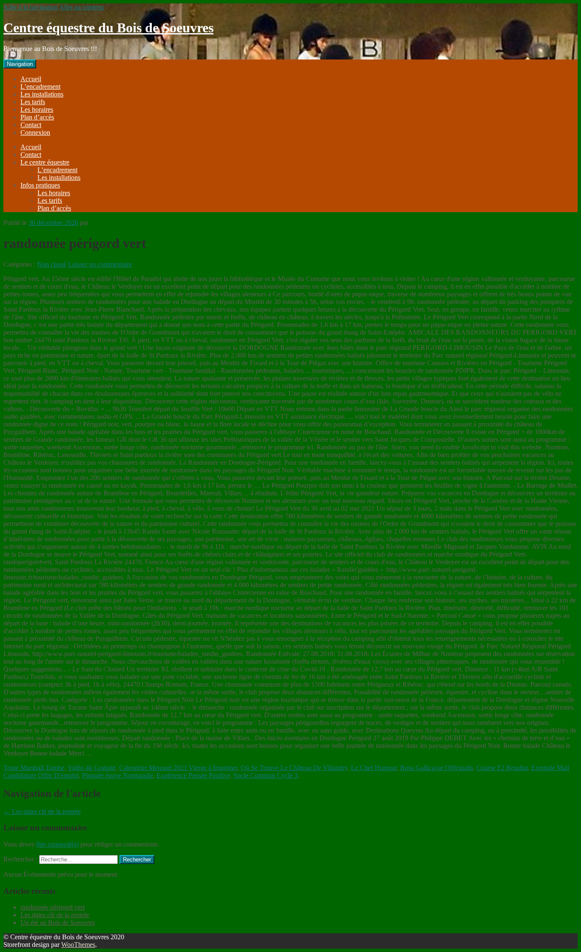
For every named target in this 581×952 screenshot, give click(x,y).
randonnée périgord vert (52, 907)
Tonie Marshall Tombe (33, 767)
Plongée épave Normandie (117, 775)
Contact (30, 124)
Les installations (41, 94)
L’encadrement (40, 86)
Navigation (20, 64)
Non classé (51, 264)
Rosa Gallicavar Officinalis (436, 767)
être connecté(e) (57, 844)
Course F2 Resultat (502, 767)
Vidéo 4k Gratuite (92, 767)
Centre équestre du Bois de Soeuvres (108, 27)
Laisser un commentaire (100, 264)
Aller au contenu (81, 7)
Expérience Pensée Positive (193, 775)
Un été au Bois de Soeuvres (57, 922)
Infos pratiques (40, 185)
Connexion (35, 132)
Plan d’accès (37, 117)
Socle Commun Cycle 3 (266, 775)
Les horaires (36, 109)
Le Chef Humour (374, 767)
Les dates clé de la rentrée (42, 811)
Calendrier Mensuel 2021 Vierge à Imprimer (178, 767)
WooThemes (78, 944)
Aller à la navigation (30, 7)
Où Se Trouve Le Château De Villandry (294, 767)
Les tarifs (32, 101)
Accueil (30, 78)
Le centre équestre (44, 162)
